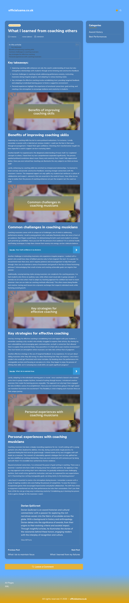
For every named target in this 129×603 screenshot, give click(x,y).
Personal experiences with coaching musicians (25, 57)
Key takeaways (16, 47)
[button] (26, 540)
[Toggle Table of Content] (76, 44)
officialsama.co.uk (20, 10)
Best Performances (14, 25)
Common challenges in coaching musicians (23, 52)
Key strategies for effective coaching (22, 54)
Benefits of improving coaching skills (21, 49)
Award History (96, 32)
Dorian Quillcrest (30, 505)
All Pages (9, 582)
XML (7, 586)
